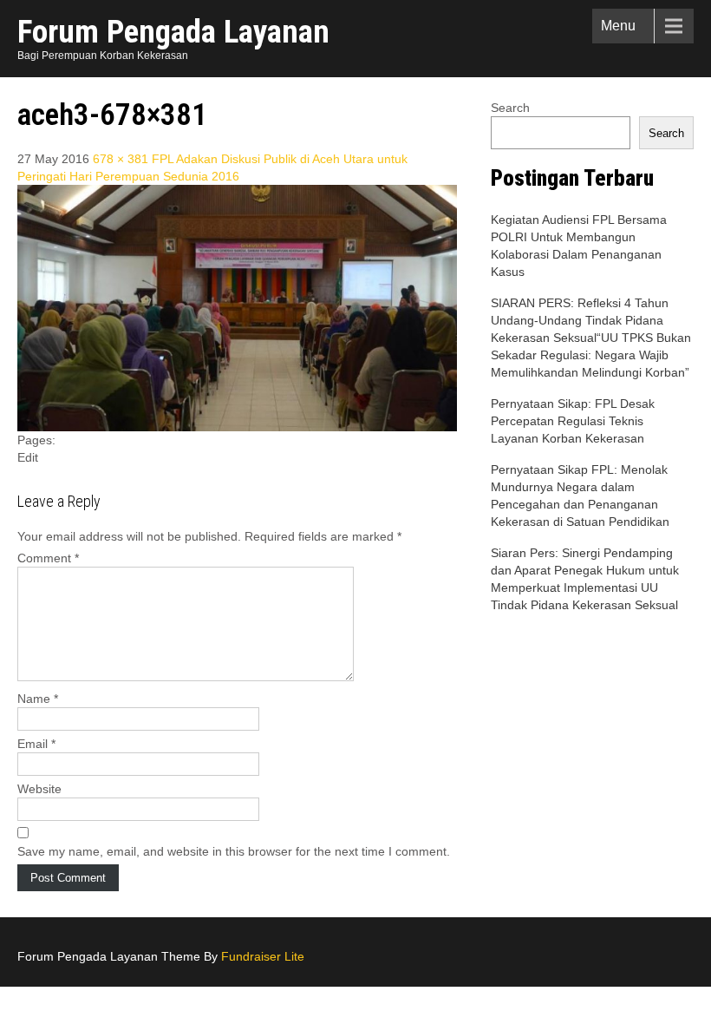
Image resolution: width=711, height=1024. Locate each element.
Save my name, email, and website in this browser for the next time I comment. (233, 851)
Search (510, 108)
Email (36, 744)
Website (39, 789)
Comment (48, 558)
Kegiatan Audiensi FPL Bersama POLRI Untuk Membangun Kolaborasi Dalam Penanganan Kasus (579, 246)
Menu (618, 25)
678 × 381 (120, 159)
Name (37, 699)
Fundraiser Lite (262, 956)
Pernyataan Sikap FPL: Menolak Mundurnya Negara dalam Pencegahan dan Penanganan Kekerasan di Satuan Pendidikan (580, 495)
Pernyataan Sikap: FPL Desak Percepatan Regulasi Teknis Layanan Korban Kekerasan (573, 421)
